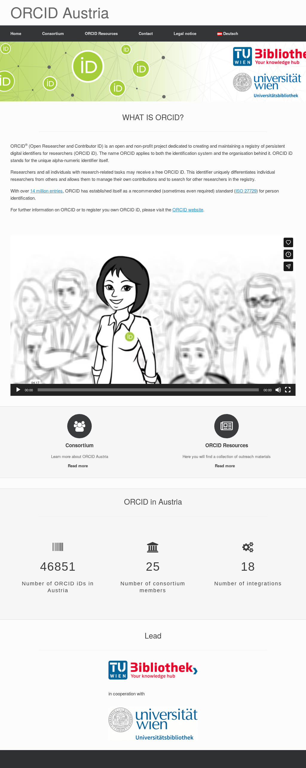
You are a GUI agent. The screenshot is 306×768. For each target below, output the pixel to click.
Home (15, 33)
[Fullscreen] (288, 390)
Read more (78, 465)
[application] (153, 315)
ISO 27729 (245, 190)
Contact (146, 33)
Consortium (53, 33)
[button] (153, 316)
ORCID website (187, 209)
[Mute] (278, 390)
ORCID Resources (101, 33)
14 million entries (46, 190)
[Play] (18, 390)
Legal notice (185, 33)
